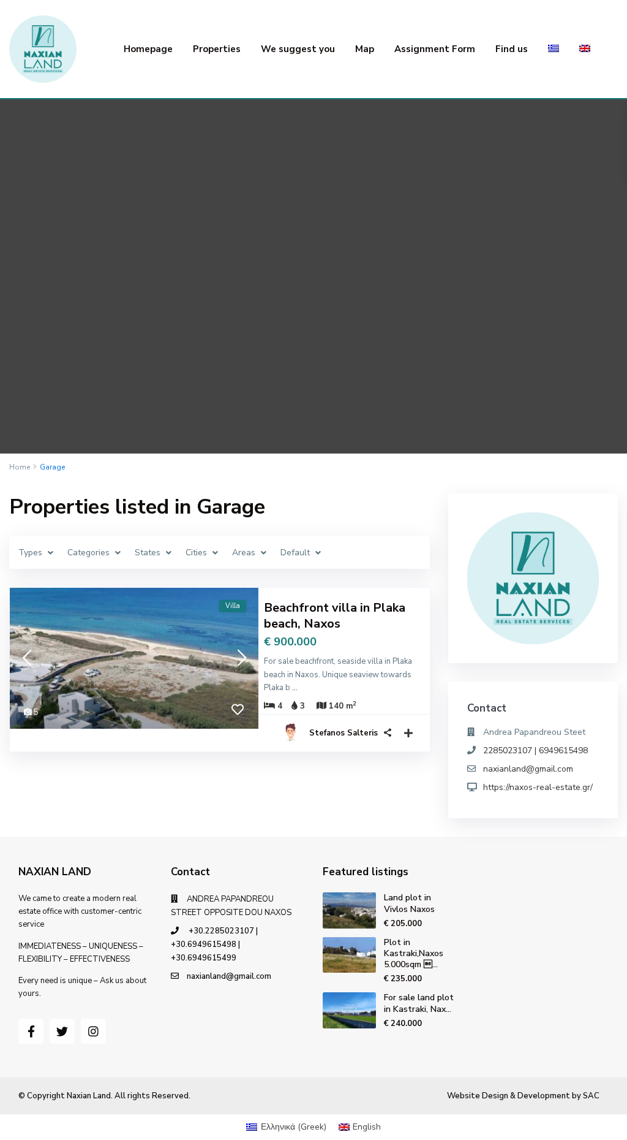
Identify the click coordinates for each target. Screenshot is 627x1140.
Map (364, 49)
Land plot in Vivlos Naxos (409, 903)
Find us (511, 49)
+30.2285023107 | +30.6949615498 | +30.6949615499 (214, 944)
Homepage (148, 49)
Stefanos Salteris (343, 733)
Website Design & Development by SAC (523, 1095)
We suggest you (298, 49)
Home (19, 467)
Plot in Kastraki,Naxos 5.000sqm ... (413, 953)
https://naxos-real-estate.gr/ (538, 787)
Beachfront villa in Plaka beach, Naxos (334, 615)
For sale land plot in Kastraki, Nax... (419, 1003)
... (295, 687)
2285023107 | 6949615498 (535, 750)
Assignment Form (434, 49)
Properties (217, 49)
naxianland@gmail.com (528, 769)
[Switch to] (553, 49)
